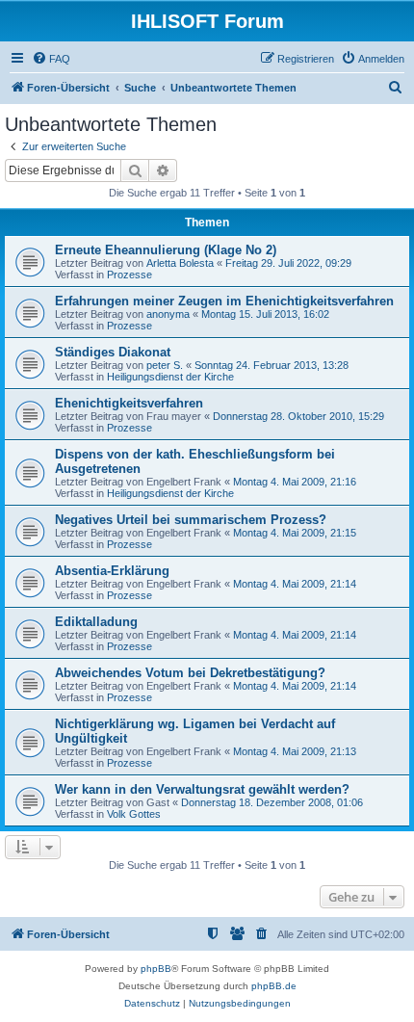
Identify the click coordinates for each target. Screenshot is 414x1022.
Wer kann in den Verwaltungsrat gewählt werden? (202, 789)
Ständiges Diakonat (112, 352)
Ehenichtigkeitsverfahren (129, 403)
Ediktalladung (96, 622)
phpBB (156, 968)
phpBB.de (274, 986)
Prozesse (129, 274)
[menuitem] (51, 58)
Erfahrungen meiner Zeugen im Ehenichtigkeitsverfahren (224, 301)
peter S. (164, 365)
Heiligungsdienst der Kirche (170, 376)
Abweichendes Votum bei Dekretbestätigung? (190, 673)
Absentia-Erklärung (112, 570)
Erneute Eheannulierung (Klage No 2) (165, 250)
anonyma (168, 314)
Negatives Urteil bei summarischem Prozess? (190, 519)
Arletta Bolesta (180, 263)
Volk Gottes (134, 814)
